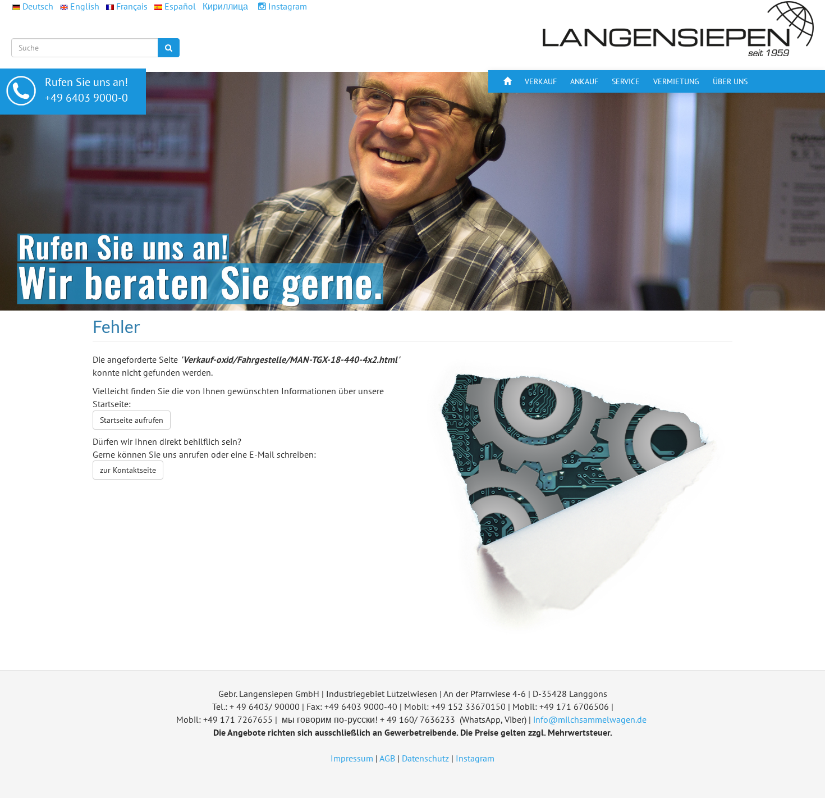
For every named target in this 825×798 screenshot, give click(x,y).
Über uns (730, 81)
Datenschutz (425, 758)
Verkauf (541, 81)
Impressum (352, 758)
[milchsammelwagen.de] (679, 28)
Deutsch (38, 6)
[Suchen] (169, 47)
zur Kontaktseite (128, 470)
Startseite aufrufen (131, 420)
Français (132, 6)
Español (180, 6)
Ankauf (584, 81)
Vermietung (676, 81)
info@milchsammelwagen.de (590, 719)
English (85, 6)
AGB (387, 758)
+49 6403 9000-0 (86, 97)
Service (626, 81)
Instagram (286, 6)
